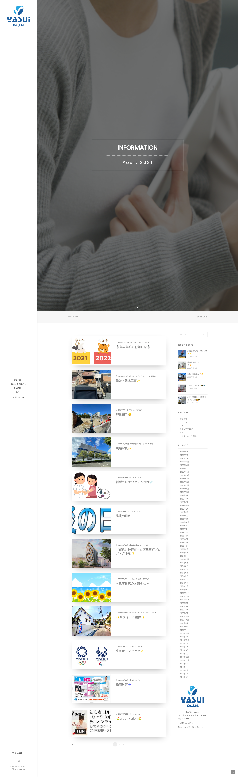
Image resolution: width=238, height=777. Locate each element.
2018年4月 (184, 677)
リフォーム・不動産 (149, 376)
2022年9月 (184, 525)
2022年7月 (184, 532)
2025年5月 (184, 488)
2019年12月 (184, 633)
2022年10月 (184, 522)
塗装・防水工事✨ (128, 381)
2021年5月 (184, 576)
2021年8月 (184, 566)
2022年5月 (184, 539)
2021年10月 (184, 559)
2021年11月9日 (123, 410)
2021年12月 (184, 552)
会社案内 (17, 388)
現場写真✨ (124, 448)
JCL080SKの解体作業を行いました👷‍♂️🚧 (196, 398)
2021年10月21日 (123, 444)
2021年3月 (184, 583)
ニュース (135, 342)
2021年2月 (184, 586)
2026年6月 (184, 458)
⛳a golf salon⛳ (128, 718)
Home (70, 316)
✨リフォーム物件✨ (130, 617)
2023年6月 (184, 502)
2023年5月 (184, 505)
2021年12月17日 (123, 342)
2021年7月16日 (123, 613)
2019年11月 (184, 636)
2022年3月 (184, 546)
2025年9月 (184, 478)
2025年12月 (184, 468)
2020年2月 (184, 626)
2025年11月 (184, 472)
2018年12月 (184, 657)
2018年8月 (184, 667)
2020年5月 (184, 616)
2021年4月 (184, 579)
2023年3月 (184, 509)
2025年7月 (184, 482)
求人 (17, 391)
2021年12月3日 (123, 376)
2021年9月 (184, 562)
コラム (182, 425)
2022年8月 (184, 529)
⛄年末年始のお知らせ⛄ (133, 347)
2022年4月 (184, 542)
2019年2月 (184, 653)
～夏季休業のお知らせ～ (132, 583)
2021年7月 (184, 569)
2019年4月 (184, 650)
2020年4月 (184, 620)
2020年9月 (184, 603)
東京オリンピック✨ (130, 651)
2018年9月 (184, 663)
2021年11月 (184, 556)
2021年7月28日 (123, 579)
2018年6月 (184, 670)
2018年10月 (184, 660)
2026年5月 (184, 461)
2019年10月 (184, 640)
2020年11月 (184, 596)
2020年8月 (184, 606)
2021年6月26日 (123, 646)
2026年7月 (184, 455)
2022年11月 (184, 519)
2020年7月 (184, 609)
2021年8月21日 (123, 545)
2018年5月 (184, 673)
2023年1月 (184, 515)
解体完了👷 (124, 414)
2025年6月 (184, 485)
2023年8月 (184, 495)
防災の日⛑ (123, 516)
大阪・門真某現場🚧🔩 (196, 385)
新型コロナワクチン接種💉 (134, 482)
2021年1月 (184, 589)
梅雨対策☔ (124, 685)
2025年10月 (185, 475)
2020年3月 (184, 623)
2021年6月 (184, 572)
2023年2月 (184, 512)
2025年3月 (184, 492)
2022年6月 (184, 536)
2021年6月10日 (123, 680)
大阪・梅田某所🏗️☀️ (195, 374)
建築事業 (135, 444)
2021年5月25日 (123, 714)
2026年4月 (184, 465)
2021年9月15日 (123, 477)
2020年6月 (184, 613)
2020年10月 (184, 599)
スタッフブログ (17, 384)
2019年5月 (184, 646)
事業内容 (17, 380)
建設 (151, 444)
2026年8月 (184, 451)
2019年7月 (184, 643)
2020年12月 (184, 593)
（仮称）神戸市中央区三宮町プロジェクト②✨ (138, 551)
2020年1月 (184, 630)
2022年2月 (184, 549)
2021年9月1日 (122, 511)
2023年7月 (184, 499)
